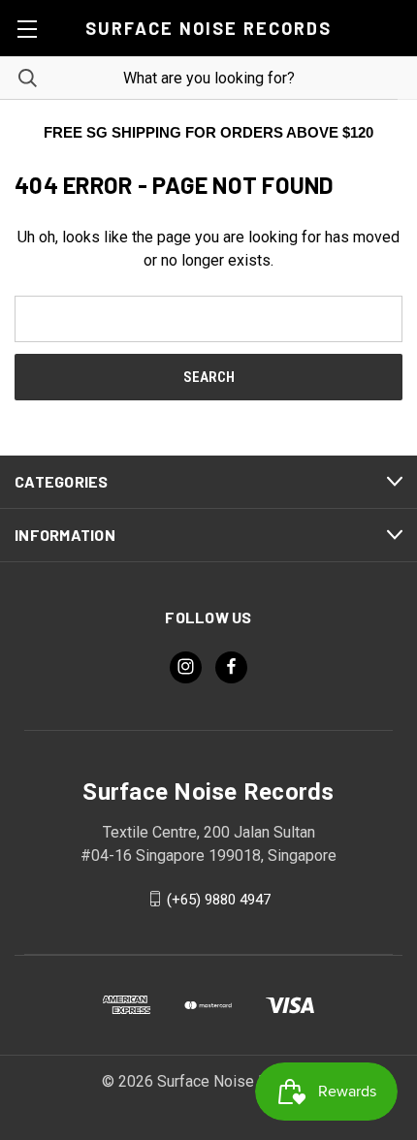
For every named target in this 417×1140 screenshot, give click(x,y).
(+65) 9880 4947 (219, 898)
